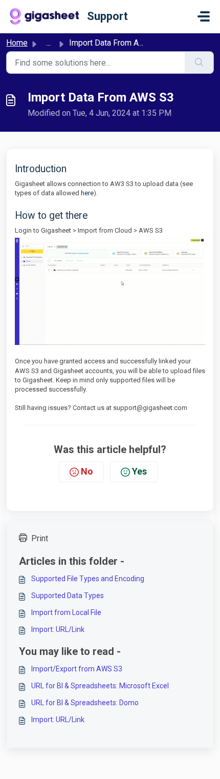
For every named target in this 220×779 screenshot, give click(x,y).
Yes (139, 471)
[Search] (199, 62)
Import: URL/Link (57, 629)
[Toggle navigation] (203, 16)
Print (39, 538)
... (48, 43)
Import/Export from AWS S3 (76, 669)
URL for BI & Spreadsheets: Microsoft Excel (100, 686)
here (87, 193)
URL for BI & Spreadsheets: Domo (85, 703)
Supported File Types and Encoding (87, 579)
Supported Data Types (67, 595)
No (87, 471)
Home (17, 43)
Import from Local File (66, 612)
